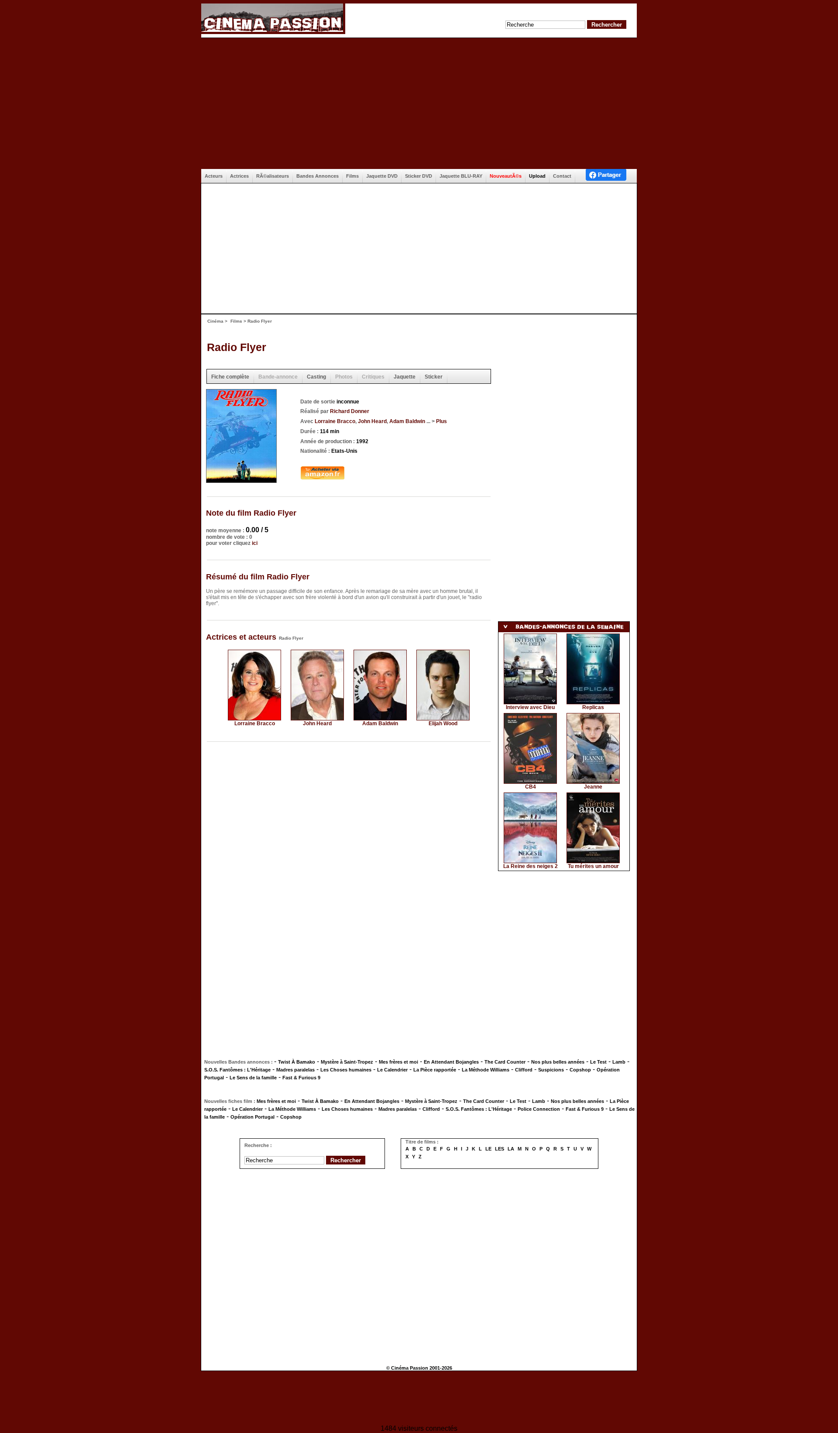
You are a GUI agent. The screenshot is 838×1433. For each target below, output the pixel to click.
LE (488, 1148)
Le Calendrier (392, 1069)
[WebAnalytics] (419, 1398)
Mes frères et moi (398, 1061)
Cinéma (215, 321)
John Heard (372, 421)
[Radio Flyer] (241, 480)
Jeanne (593, 787)
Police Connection (539, 1109)
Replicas (593, 707)
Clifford (523, 1069)
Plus (441, 421)
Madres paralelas (295, 1069)
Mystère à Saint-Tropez (347, 1061)
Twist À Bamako (296, 1061)
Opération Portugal (252, 1117)
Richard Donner (349, 411)
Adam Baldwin (407, 421)
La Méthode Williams (485, 1069)
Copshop (580, 1069)
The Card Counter (504, 1061)
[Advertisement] (419, 103)
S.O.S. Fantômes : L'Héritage (237, 1069)
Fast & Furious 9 (301, 1077)
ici (255, 543)
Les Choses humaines (345, 1069)
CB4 (530, 787)
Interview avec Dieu (530, 707)
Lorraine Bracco (335, 421)
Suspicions (551, 1069)
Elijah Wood (443, 723)
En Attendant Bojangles (451, 1061)
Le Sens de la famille (253, 1077)
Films (236, 321)
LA (511, 1148)
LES (499, 1148)
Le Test (598, 1061)
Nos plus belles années (557, 1061)
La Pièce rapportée (434, 1069)
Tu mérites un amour (593, 866)
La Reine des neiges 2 (530, 866)
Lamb (618, 1061)
